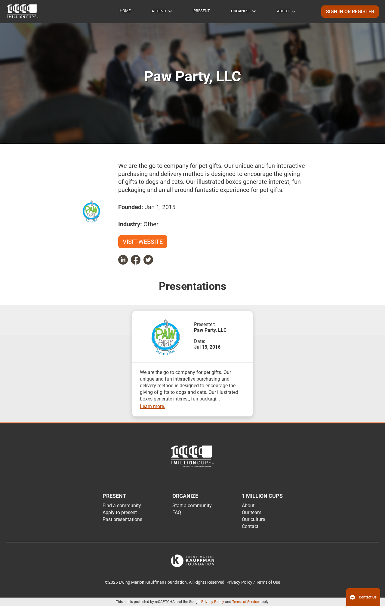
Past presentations (122, 519)
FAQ (176, 512)
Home (125, 10)
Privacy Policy (212, 602)
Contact (250, 526)
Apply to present (120, 512)
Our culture (253, 519)
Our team (251, 512)
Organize (240, 11)
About (283, 11)
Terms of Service (245, 602)
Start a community (192, 505)
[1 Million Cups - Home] (22, 11)
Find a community (122, 505)
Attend (159, 11)
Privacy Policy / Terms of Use (253, 582)
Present (201, 10)
